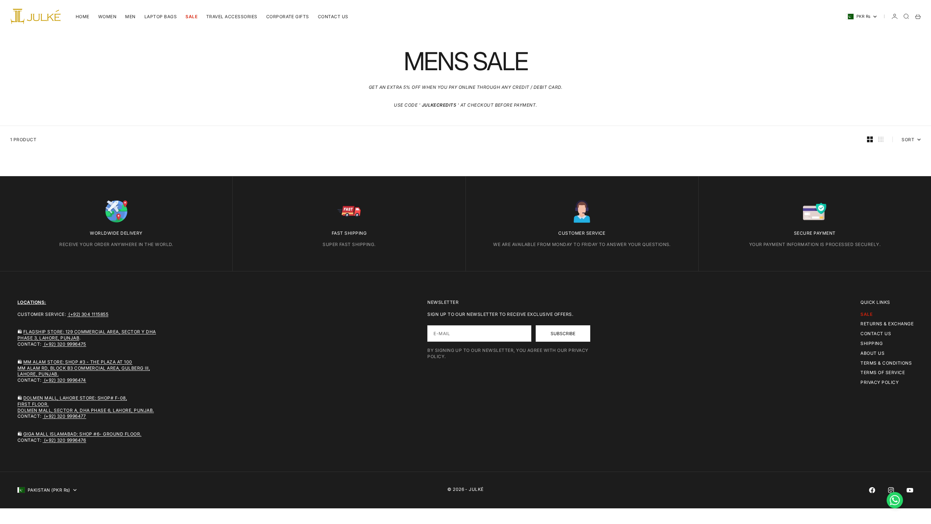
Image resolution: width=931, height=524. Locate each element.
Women (107, 16)
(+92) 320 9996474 (64, 380)
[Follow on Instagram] (891, 490)
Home (82, 16)
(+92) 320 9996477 (64, 416)
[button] (895, 500)
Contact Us (333, 16)
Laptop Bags (160, 16)
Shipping (871, 343)
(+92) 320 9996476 (64, 440)
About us (872, 353)
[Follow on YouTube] (910, 490)
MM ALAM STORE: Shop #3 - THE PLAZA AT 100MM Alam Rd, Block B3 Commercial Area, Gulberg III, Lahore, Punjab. (83, 368)
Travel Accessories (231, 16)
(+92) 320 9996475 (64, 344)
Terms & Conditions (886, 363)
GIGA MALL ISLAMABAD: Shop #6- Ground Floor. (82, 434)
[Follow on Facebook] (872, 490)
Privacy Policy (879, 382)
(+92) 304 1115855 (88, 314)
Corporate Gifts (287, 16)
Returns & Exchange (887, 323)
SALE (191, 16)
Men (130, 16)
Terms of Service (882, 372)
